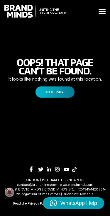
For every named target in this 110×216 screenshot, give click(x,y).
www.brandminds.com (76, 184)
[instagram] (59, 169)
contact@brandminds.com (37, 184)
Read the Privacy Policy (31, 203)
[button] (73, 203)
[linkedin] (51, 169)
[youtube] (68, 169)
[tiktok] (76, 169)
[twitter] (42, 169)
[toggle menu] (102, 11)
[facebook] (34, 169)
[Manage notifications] (9, 192)
